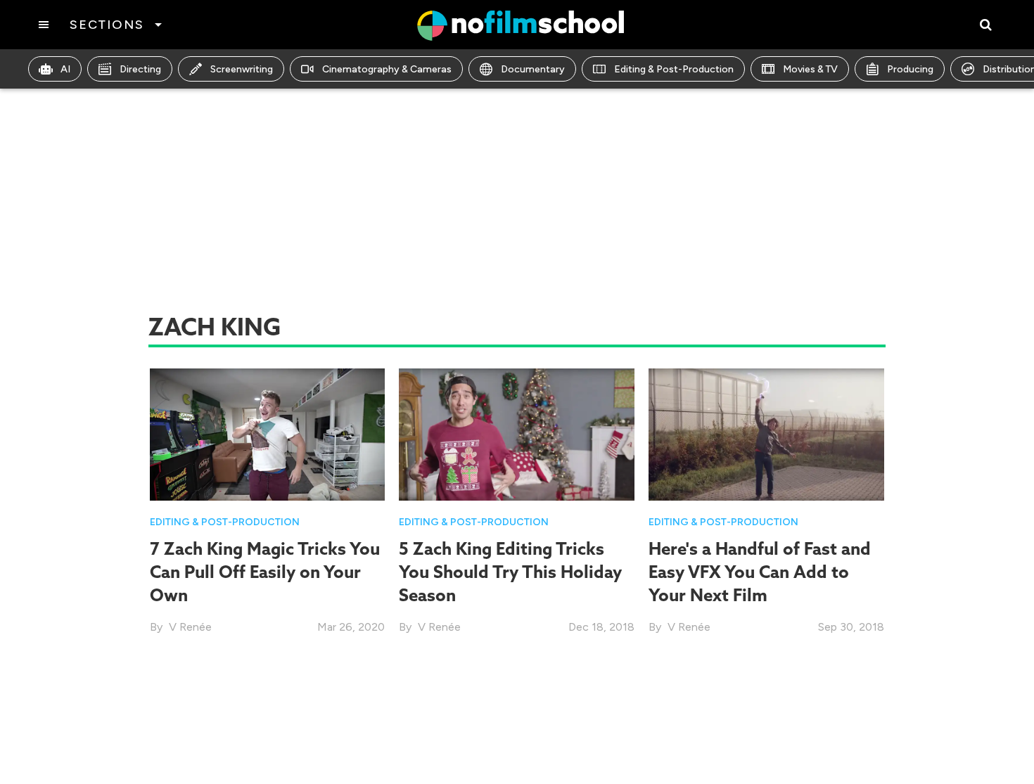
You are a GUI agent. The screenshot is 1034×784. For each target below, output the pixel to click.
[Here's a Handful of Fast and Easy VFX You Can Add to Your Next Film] (766, 433)
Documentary (533, 69)
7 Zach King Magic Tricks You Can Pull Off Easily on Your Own (265, 572)
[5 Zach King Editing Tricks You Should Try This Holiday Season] (516, 433)
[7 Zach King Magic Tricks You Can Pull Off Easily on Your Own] (267, 433)
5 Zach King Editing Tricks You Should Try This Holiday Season (510, 572)
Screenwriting (241, 69)
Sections (106, 24)
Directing (140, 69)
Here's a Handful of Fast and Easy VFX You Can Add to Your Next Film (760, 572)
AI (65, 69)
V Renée (190, 627)
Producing (910, 69)
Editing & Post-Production (674, 69)
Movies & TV (810, 69)
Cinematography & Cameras (387, 69)
